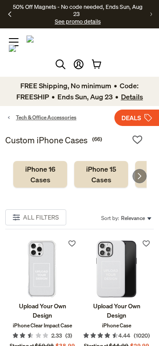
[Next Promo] (151, 14)
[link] (40, 174)
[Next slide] (139, 176)
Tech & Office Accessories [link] (46, 117)
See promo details (78, 21)
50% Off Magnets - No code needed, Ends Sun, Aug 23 (78, 10)
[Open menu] (14, 42)
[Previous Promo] (9, 14)
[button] (78, 64)
